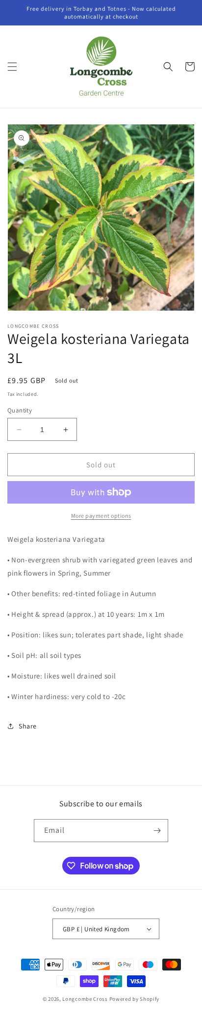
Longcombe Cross (85, 998)
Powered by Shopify (134, 998)
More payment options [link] (101, 515)
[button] (12, 66)
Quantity (19, 410)
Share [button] (28, 726)
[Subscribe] (157, 830)
